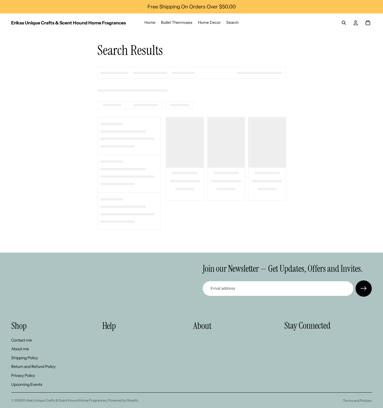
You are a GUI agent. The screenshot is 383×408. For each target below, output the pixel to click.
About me (20, 348)
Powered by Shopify (123, 400)
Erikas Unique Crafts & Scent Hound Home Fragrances (65, 400)
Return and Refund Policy (33, 366)
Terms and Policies (357, 400)
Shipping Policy (24, 357)
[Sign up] (364, 288)
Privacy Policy (23, 375)
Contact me (21, 340)
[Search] (344, 23)
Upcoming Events (26, 384)
